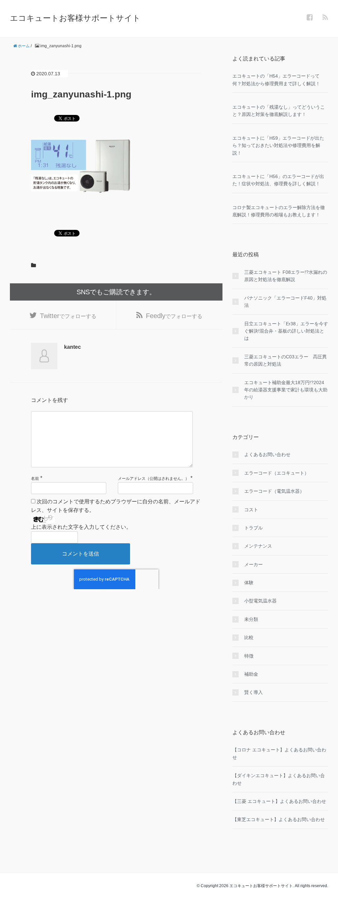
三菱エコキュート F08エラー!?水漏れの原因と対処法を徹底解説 (285, 276)
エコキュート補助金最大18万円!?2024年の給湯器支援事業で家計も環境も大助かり (285, 390)
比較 (249, 637)
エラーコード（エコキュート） (276, 473)
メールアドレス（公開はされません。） (153, 478)
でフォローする (68, 315)
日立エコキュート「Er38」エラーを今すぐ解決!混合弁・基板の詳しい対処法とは (286, 331)
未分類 (251, 619)
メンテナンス (258, 546)
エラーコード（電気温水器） (274, 491)
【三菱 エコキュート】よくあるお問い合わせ (279, 801)
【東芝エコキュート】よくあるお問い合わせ (278, 819)
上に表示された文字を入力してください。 (81, 527)
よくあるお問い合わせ (267, 454)
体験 (249, 582)
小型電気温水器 (260, 600)
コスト (251, 509)
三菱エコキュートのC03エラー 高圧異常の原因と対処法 (285, 360)
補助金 (251, 674)
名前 (35, 478)
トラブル (253, 527)
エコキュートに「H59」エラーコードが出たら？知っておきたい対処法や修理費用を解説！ (278, 145)
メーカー (253, 564)
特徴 (249, 656)
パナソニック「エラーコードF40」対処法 (285, 301)
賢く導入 (253, 692)
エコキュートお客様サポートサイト (75, 18)
